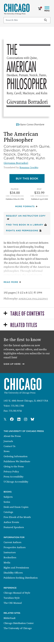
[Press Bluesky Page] (32, 419)
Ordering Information (15, 456)
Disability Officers (13, 572)
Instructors (10, 552)
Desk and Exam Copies (16, 507)
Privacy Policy (11, 471)
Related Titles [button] (23, 325)
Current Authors (12, 542)
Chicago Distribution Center (19, 623)
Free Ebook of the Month (17, 517)
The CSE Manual (13, 602)
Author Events (11, 522)
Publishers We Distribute (17, 461)
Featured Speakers (14, 527)
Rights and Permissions (24, 230)
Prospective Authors (15, 547)
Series (7, 502)
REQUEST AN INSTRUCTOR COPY (27, 215)
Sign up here (14, 363)
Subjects (8, 496)
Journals (8, 441)
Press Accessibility (13, 476)
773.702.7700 (17, 405)
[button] (27, 206)
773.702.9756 (15, 410)
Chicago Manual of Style (17, 592)
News (6, 451)
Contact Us (9, 446)
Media (7, 562)
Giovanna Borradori (16, 163)
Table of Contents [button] (27, 313)
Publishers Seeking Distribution (21, 577)
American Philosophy (33, 298)
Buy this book (30, 178)
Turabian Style (12, 597)
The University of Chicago (18, 628)
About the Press (12, 436)
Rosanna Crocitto (29, 167)
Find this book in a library (26, 224)
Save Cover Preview (32, 124)
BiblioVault (9, 618)
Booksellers (10, 557)
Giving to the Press (14, 466)
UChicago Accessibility (16, 481)
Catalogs (8, 512)
